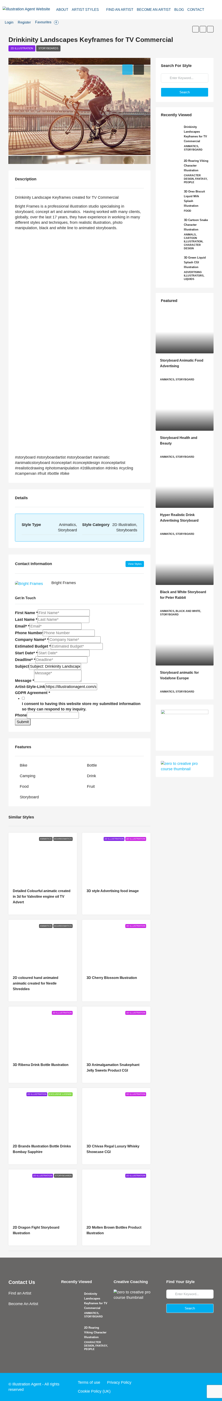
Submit (23, 722)
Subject (22, 666)
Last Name (26, 619)
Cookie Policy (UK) (94, 1391)
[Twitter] (184, 1387)
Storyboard (29, 797)
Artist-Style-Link (30, 687)
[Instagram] (193, 1387)
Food (24, 786)
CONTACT (195, 9)
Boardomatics (63, 839)
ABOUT (62, 9)
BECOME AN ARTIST (154, 9)
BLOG (179, 9)
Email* (22, 626)
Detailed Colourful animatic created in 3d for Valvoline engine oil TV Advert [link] (41, 896)
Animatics (46, 839)
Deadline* (25, 660)
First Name (26, 613)
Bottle (92, 765)
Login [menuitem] (9, 22)
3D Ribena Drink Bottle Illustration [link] (41, 1065)
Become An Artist (23, 1304)
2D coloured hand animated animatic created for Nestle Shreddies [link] (35, 983)
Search (185, 92)
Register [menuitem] (24, 22)
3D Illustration (135, 839)
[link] (185, 331)
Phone (21, 715)
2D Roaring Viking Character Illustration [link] (196, 165)
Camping (27, 776)
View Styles (135, 563)
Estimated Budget (33, 646)
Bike (23, 765)
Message (24, 680)
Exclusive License (60, 1094)
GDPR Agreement (32, 693)
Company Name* (32, 639)
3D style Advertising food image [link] (113, 891)
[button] (195, 29)
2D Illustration (22, 48)
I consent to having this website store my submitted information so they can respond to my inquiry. (81, 706)
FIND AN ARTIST (119, 9)
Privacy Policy (119, 1382)
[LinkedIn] (201, 1387)
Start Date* (26, 653)
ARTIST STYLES (85, 9)
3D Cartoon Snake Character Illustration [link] (196, 224)
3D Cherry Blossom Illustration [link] (112, 978)
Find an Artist (19, 1293)
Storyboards (48, 48)
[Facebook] (176, 1387)
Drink (91, 776)
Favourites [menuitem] (46, 22)
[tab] (127, 69)
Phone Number (29, 633)
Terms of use (89, 1382)
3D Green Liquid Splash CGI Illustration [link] (195, 262)
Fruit (91, 786)
